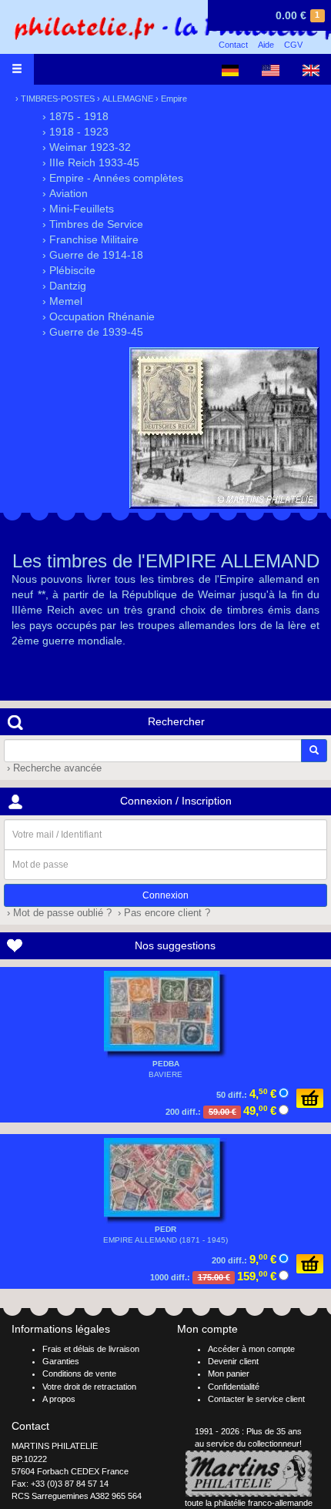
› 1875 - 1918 (75, 116)
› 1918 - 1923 (75, 131)
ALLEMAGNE (127, 98)
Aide (266, 44)
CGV (293, 44)
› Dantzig (64, 285)
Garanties (60, 1361)
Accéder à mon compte (251, 1348)
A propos (58, 1399)
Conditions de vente (79, 1373)
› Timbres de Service (92, 224)
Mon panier (228, 1373)
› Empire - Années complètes (112, 178)
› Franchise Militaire (90, 239)
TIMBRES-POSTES (58, 98)
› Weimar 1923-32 (86, 147)
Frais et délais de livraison (90, 1348)
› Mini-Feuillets (78, 208)
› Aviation (65, 193)
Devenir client (233, 1361)
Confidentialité (233, 1386)
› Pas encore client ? (162, 913)
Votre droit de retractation (89, 1386)
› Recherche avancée (53, 768)
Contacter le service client (256, 1399)
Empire (174, 98)
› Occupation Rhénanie (98, 316)
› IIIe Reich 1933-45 (90, 162)
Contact (233, 44)
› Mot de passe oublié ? (58, 913)
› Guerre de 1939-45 (92, 332)
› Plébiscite (68, 270)
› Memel (62, 301)
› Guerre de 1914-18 (92, 255)
